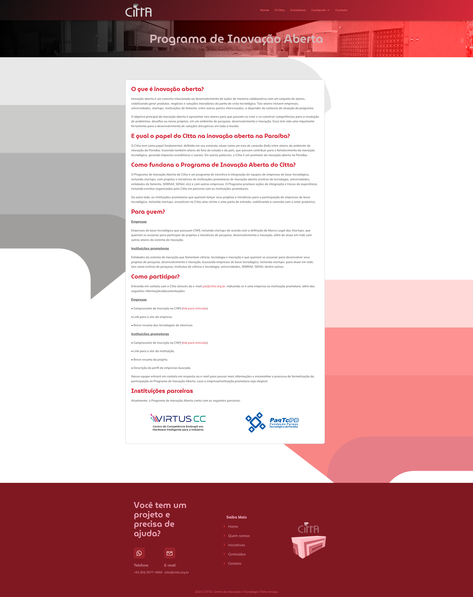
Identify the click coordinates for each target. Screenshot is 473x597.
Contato (341, 10)
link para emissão (195, 308)
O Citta (280, 10)
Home (264, 10)
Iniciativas (298, 10)
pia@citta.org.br (214, 286)
